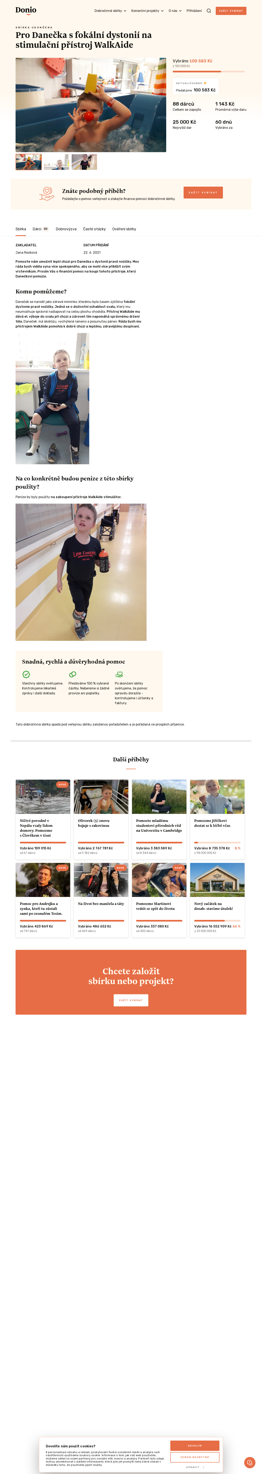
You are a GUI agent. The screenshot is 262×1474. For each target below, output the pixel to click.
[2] (56, 162)
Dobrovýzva (66, 229)
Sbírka (21, 229)
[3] (84, 162)
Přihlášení (194, 11)
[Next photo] (161, 105)
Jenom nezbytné (194, 1457)
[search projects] (209, 11)
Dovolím (195, 1445)
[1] (29, 162)
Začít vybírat (231, 10)
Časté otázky (94, 229)
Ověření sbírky (124, 229)
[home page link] (26, 11)
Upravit (193, 1467)
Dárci (40, 229)
